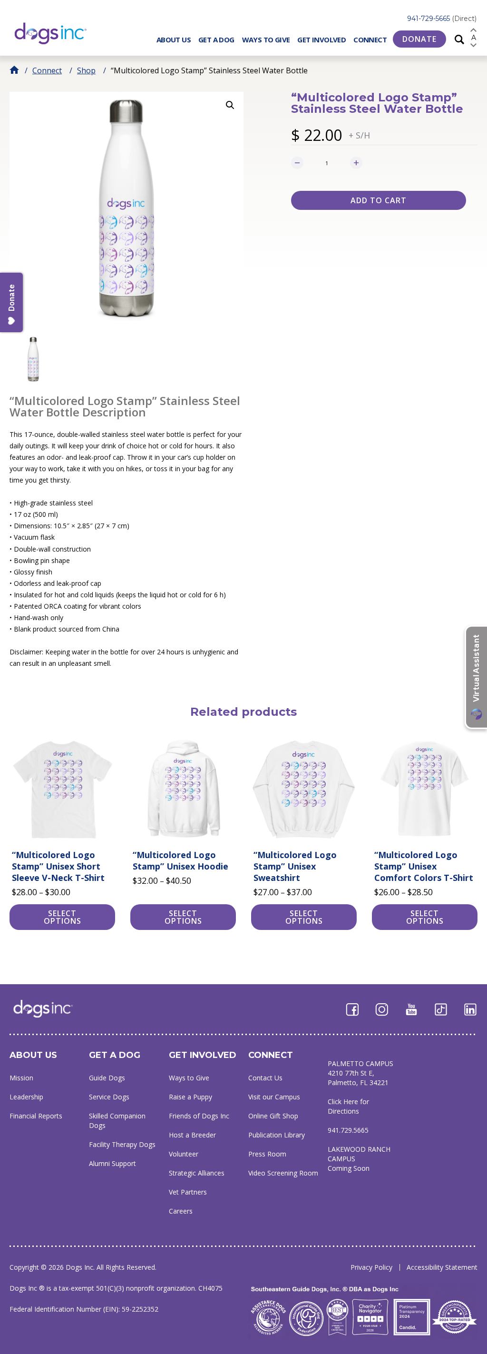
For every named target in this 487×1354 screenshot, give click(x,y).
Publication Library (276, 1134)
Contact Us (265, 1077)
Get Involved (321, 39)
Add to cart (379, 200)
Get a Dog (216, 39)
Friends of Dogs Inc (199, 1115)
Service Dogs (109, 1096)
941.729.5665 (348, 1130)
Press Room (267, 1153)
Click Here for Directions (348, 1106)
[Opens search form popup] (459, 38)
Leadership (26, 1096)
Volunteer (183, 1153)
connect (270, 1055)
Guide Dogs (107, 1077)
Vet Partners (188, 1191)
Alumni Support (112, 1163)
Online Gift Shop (273, 1115)
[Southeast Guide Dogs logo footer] (50, 1008)
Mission (21, 1077)
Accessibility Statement (442, 1267)
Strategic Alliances (196, 1172)
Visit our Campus (274, 1096)
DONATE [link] (419, 39)
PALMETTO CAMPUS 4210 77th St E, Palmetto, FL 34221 (360, 1073)
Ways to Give (266, 39)
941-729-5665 (442, 18)
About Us (173, 39)
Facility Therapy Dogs (122, 1144)
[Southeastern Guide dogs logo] (58, 33)
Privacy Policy (371, 1267)
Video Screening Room (283, 1172)
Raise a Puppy (190, 1096)
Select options (62, 917)
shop (86, 70)
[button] (230, 105)
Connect (370, 39)
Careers (181, 1211)
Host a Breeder (192, 1134)
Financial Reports (36, 1115)
